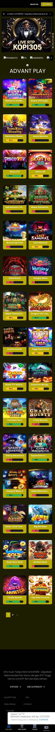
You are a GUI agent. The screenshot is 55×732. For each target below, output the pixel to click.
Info (27, 697)
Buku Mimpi (10, 704)
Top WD (10, 710)
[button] (25, 49)
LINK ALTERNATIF (34, 686)
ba (46, 727)
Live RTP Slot (10, 697)
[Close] (50, 14)
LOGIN (48, 4)
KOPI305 (43, 719)
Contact (27, 704)
